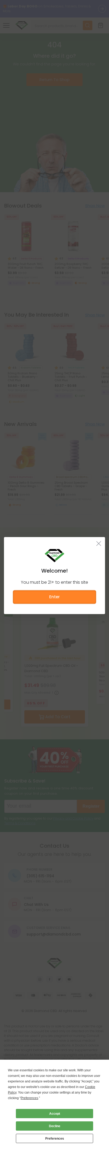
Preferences (54, 1138)
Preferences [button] (29, 1098)
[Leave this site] (99, 543)
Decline (54, 1126)
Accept (54, 1114)
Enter (54, 597)
